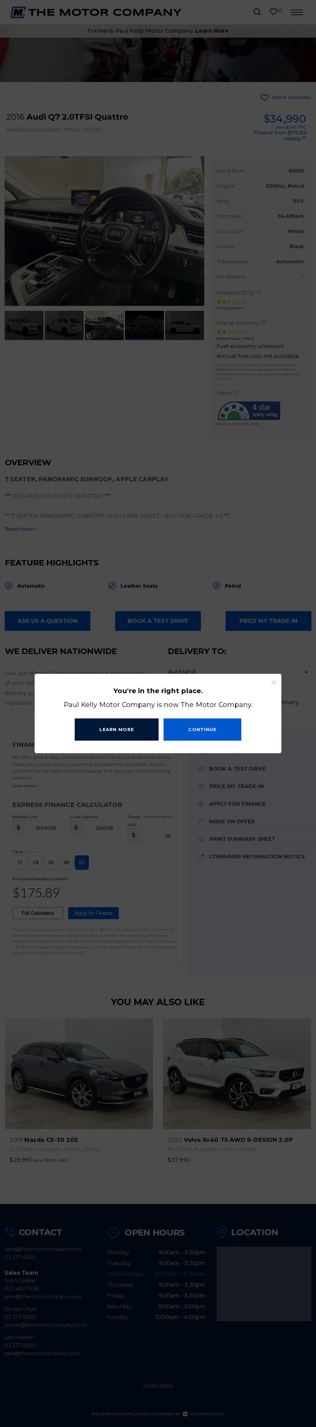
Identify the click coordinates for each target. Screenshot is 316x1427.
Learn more (116, 729)
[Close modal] (274, 682)
